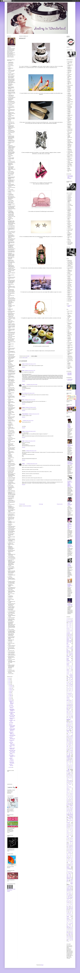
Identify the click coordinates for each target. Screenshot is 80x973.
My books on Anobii (70, 306)
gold (68, 736)
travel (67, 908)
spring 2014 (69, 876)
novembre (11, 686)
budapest (68, 663)
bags (67, 643)
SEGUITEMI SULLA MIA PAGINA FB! (70, 374)
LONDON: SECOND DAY (12, 738)
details (68, 700)
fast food (70, 723)
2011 (9, 684)
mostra (71, 801)
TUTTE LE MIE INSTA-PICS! (70, 380)
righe (71, 857)
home (72, 750)
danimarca (69, 694)
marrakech (68, 789)
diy (72, 703)
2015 (9, 678)
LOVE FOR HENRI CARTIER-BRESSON (69, 565)
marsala (68, 790)
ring (67, 858)
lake (68, 768)
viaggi (68, 916)
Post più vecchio (59, 504)
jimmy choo (69, 763)
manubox (71, 782)
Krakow (72, 766)
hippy (67, 748)
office (70, 830)
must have (70, 803)
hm (67, 749)
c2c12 (72, 665)
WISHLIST (11, 724)
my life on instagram (70, 816)
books (68, 658)
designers (68, 697)
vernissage (69, 915)
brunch (71, 662)
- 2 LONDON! (11, 760)
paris (68, 838)
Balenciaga (68, 644)
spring (69, 873)
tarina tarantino (69, 894)
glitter (72, 735)
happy (71, 745)
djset (68, 704)
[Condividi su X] (34, 356)
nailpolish (68, 820)
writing (67, 937)
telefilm (69, 896)
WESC (72, 927)
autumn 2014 (69, 642)
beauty (68, 647)
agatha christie (69, 623)
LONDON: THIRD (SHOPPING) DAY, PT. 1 (12, 729)
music (72, 802)
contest (68, 684)
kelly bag (71, 765)
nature (72, 820)
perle (67, 841)
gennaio (10, 767)
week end (69, 925)
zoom (67, 941)
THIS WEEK (11, 705)
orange (72, 833)
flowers (68, 726)
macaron (70, 777)
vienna (71, 917)
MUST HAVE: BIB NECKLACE (12, 716)
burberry (68, 664)
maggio (10, 695)
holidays (68, 750)
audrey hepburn (69, 637)
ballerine (68, 645)
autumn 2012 (69, 640)
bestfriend (68, 650)
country (71, 686)
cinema (71, 677)
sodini (69, 872)
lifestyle (68, 770)
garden (69, 732)
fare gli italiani (69, 718)
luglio (10, 692)
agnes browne (69, 624)
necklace (68, 822)
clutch (72, 679)
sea (68, 864)
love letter (69, 776)
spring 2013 (69, 875)
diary (67, 702)
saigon (67, 861)
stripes (72, 880)
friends (68, 730)
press (68, 850)
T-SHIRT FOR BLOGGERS (11, 763)
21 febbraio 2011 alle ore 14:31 (32, 463)
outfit (67, 836)
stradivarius (68, 878)
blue (67, 657)
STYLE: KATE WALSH (11, 707)
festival (71, 724)
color (70, 682)
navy (69, 821)
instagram (68, 756)
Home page (41, 504)
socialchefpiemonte (69, 871)
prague (69, 849)
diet (67, 703)
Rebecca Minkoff (69, 855)
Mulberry (68, 802)
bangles (68, 646)
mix (71, 800)
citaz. (70, 678)
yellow (71, 937)
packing (68, 837)
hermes (71, 747)
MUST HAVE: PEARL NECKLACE (11, 733)
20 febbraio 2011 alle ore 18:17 (30, 431)
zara (72, 939)
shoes (68, 866)
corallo (67, 686)
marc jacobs (69, 784)
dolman (68, 706)
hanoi (67, 745)
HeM (67, 746)
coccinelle (70, 680)
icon (70, 752)
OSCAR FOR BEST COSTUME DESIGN (11, 702)
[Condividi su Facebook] (35, 356)
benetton (71, 647)
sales (72, 861)
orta (67, 835)
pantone (71, 837)
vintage (68, 919)
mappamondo (70, 783)
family (70, 717)
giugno (10, 694)
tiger (71, 902)
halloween (69, 744)
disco (70, 703)
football (68, 728)
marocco (68, 788)
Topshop (69, 905)
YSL (67, 938)
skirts (70, 869)
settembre (11, 689)
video (67, 917)
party (72, 838)
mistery (71, 799)
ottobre (10, 688)
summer (69, 886)
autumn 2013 (69, 641)
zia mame (70, 940)
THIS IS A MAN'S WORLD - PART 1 (70, 445)
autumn (68, 639)
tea (69, 895)
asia (70, 635)
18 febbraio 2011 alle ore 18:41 (29, 393)
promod (69, 852)
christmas (71, 675)
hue (68, 752)
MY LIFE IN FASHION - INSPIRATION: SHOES (70, 585)
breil (67, 662)
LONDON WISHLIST (11, 759)
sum (72, 885)
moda (67, 801)
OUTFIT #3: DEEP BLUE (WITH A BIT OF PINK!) (70, 546)
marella (68, 785)
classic (68, 679)
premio (72, 849)
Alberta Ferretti (69, 625)
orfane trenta (70, 834)
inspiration (69, 755)
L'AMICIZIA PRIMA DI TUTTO (12, 736)
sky (67, 870)
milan (67, 798)
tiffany (68, 902)
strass (67, 879)
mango (68, 782)
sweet (67, 893)
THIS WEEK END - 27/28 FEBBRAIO (12, 713)
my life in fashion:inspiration (70, 814)
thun (72, 901)
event (72, 716)
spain (72, 872)
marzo (10, 698)
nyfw (67, 830)
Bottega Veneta (69, 661)
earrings (68, 709)
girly (70, 733)
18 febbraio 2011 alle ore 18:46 (29, 399)
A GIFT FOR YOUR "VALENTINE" (12, 743)
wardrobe (71, 923)
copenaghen (70, 685)
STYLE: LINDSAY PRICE (12, 753)
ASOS (67, 636)
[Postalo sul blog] (33, 356)
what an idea (70, 928)
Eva (22, 393)
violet (71, 919)
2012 (9, 682)
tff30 (72, 896)
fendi (67, 724)
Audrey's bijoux (69, 638)
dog (71, 705)
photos (71, 841)
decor (71, 696)
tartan (67, 895)
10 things (68, 618)
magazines (68, 780)
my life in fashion (70, 805)
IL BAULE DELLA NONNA (12, 718)
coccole (68, 681)
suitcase (69, 885)
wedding (69, 924)
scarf (72, 863)
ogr (71, 832)
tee (72, 895)
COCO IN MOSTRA (11, 765)
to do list (68, 903)
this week (68, 901)
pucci (67, 853)
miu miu (68, 800)
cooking (71, 684)
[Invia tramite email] (31, 356)
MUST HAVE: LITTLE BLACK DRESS (12, 756)
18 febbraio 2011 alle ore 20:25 (30, 407)
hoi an (71, 749)
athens (71, 636)
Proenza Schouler (70, 851)
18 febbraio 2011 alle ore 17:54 (29, 370)
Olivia (23, 370)
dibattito (70, 702)
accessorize (71, 621)
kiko (68, 766)
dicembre (11, 685)
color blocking (69, 683)
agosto (10, 691)
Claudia (23, 407)
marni (71, 787)
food (69, 727)
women (68, 936)
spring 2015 (69, 877)
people (71, 840)
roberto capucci (70, 859)
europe (68, 716)
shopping (68, 868)
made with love (69, 778)
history (71, 748)
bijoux (68, 651)
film (67, 725)
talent (71, 893)
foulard (70, 729)
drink (67, 708)
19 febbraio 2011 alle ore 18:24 (28, 420)
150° (71, 618)
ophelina (68, 833)
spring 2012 (69, 874)
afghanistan (70, 622)
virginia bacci (68, 920)
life (68, 769)
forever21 (71, 728)
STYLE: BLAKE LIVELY (11, 740)
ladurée (72, 767)
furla (72, 731)
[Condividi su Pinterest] (36, 356)
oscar (70, 835)
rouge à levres (70, 860)
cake (68, 666)
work (71, 936)
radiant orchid (69, 854)
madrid (67, 779)
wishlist (26, 357)
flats (70, 725)
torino (67, 906)
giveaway (68, 734)
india (69, 754)
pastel (69, 839)
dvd (71, 708)
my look (69, 817)
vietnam (68, 918)
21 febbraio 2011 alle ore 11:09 (31, 450)
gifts (72, 732)
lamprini (72, 768)
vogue (67, 922)
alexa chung (69, 626)
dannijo (68, 695)
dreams (70, 707)
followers (71, 726)
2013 (9, 681)
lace (68, 767)
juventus (68, 764)
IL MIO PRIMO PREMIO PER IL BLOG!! (12, 710)
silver (67, 869)
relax (67, 857)
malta (70, 781)
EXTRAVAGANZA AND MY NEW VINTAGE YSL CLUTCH (70, 463)
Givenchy (68, 735)
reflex (70, 856)
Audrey (23, 384)
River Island (71, 858)
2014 (9, 679)
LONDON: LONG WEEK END (12, 748)
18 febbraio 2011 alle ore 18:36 (32, 384)
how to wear (70, 751)
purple (71, 853)
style (71, 883)
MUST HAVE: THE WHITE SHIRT (12, 751)
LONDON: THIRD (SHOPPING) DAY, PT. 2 (12, 726)
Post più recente (22, 504)
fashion (24, 357)
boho (70, 657)
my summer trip (70, 818)
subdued (71, 884)
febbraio (10, 699)
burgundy (68, 665)
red (67, 856)
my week (70, 819)
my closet (68, 804)
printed (72, 850)
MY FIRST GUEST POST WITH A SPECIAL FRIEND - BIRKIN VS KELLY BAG (70, 484)
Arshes (23, 431)
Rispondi (23, 367)
